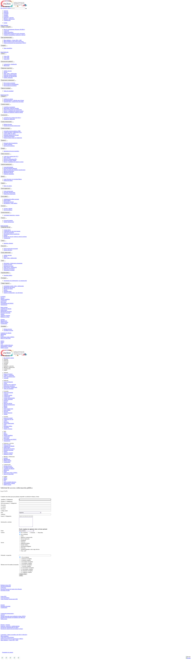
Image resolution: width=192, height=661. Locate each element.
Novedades (3, 326)
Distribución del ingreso (9, 287)
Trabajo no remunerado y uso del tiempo (13, 292)
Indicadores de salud (8, 266)
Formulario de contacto (7, 652)
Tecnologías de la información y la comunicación (15, 280)
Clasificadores (7, 462)
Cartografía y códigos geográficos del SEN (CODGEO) (14, 634)
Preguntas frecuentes (8, 450)
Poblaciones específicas (6, 68)
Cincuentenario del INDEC (10, 439)
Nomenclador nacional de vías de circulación (14, 33)
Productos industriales (9, 173)
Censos (2, 53)
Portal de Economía (8, 392)
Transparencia (7, 440)
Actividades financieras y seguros (11, 215)
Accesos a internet (8, 208)
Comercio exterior (5, 104)
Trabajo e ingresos (5, 283)
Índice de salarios (8, 185)
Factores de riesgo (8, 264)
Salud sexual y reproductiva (10, 267)
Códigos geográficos (8, 32)
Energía (3, 148)
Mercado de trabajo (8, 288)
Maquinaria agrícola (8, 172)
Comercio (3, 96)
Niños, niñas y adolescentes (10, 73)
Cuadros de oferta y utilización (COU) (13, 132)
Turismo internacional (9, 222)
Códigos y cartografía (5, 26)
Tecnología (3, 278)
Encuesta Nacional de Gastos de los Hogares (11, 589)
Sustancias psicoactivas (9, 268)
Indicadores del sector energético (11, 151)
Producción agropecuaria (9, 193)
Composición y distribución (10, 64)
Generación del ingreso (9, 136)
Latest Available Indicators (10, 482)
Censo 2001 (6, 57)
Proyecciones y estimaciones (7, 80)
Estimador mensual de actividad (11, 135)
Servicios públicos (8, 210)
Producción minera (8, 180)
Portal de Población (8, 382)
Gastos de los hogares (9, 232)
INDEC (6, 16)
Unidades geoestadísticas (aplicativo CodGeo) (14, 34)
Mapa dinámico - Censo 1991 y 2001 (9, 640)
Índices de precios (5, 153)
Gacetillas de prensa (8, 330)
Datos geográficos (8, 48)
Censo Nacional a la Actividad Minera (13, 179)
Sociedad (6, 15)
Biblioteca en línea (8, 454)
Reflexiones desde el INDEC (10, 472)
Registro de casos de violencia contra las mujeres (15, 236)
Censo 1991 (6, 56)
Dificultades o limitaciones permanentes (13, 263)
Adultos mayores (8, 71)
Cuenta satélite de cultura (9, 133)
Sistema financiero (5, 212)
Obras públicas (7, 157)
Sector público (4, 196)
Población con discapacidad (10, 76)
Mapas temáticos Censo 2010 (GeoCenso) (14, 41)
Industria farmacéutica (9, 171)
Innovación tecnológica (9, 145)
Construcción (4, 115)
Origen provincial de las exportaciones (13, 109)
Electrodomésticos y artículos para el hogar (14, 100)
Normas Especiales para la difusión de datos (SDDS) (13, 616)
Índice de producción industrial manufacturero (14, 169)
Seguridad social (7, 291)
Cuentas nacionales (5, 128)
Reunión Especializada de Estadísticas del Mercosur (13, 617)
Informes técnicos (8, 329)
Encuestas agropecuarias (9, 192)
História (5, 434)
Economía (6, 13)
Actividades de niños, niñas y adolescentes (14, 286)
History (5, 479)
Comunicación (7, 20)
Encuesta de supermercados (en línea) (9, 627)
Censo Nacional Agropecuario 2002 (9, 599)
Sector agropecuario (5, 188)
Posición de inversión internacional (12, 125)
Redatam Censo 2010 (6, 585)
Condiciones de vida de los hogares (12, 231)
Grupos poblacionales (6, 252)
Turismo (3, 217)
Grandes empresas (8, 144)
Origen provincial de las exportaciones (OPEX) (15, 43)
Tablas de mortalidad (5, 88)
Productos (9, 17)
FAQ (5, 480)
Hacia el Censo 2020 (9, 474)
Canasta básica (7, 230)
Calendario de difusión (9, 446)
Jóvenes (5, 72)
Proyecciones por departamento (11, 84)
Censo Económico (5, 597)
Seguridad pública (5, 272)
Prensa (5, 471)
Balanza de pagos (8, 124)
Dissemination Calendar (9, 483)
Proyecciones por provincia (10, 85)
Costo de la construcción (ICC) (11, 156)
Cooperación (7, 436)
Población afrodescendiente (10, 75)
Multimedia (6, 470)
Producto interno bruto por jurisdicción (13, 137)
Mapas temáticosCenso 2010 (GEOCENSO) (7, 636)
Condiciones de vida (5, 227)
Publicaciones (7, 447)
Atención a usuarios (8, 452)
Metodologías (7, 459)
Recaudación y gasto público (10, 203)
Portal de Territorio (8, 374)
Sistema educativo (8, 250)
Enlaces (5, 451)
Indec (5, 432)
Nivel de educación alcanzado (11, 248)
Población (6, 12)
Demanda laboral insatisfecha (10, 143)
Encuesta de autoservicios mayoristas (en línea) (12, 628)
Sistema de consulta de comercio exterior (13, 112)
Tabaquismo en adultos (9, 270)
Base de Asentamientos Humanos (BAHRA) (14, 29)
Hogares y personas (5, 624)
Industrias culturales (8, 243)
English (5, 22)
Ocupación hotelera (8, 220)
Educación (3, 246)
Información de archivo (9, 448)
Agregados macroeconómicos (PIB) (12, 131)
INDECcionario (7, 460)
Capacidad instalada (8, 167)
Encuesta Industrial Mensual (10, 168)
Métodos (9, 19)
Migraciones (6, 65)
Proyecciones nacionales (9, 83)
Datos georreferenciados (6, 37)
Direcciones (6, 438)
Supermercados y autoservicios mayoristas (14, 101)
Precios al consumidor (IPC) (10, 159)
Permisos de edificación (9, 119)
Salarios (3, 183)
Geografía (3, 45)
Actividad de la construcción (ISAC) (12, 117)
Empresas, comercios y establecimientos (10, 626)
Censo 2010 (6, 59)
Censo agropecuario (8, 191)
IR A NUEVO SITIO (6, 8)
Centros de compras (8, 99)
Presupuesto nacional (9, 202)
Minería (2, 176)
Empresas (3, 140)
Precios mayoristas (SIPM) (10, 160)
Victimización (7, 238)
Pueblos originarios (8, 77)
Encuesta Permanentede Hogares (6, 587)
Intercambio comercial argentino (11, 108)
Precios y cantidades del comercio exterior (13, 111)
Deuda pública (7, 200)
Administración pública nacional (11, 199)
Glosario (6, 458)
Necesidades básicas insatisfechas (11, 234)
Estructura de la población (7, 61)
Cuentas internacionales (6, 121)
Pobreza (5, 235)
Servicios (3, 205)
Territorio (6, 10)
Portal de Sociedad (8, 418)
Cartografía (6, 30)
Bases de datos (7, 444)
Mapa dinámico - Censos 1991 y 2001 (13, 40)
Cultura (2, 240)
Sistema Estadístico (8, 435)
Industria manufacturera (6, 164)
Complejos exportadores (9, 107)
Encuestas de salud (5, 590)
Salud (2, 260)
